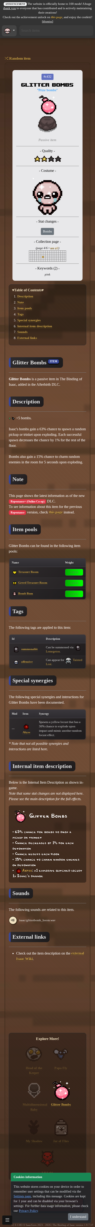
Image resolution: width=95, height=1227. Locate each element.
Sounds (22, 332)
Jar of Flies (61, 1141)
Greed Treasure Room (32, 582)
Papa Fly (60, 1068)
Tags (20, 314)
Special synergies (29, 320)
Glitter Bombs (61, 1104)
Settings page (22, 1196)
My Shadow (34, 1141)
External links (27, 338)
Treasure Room (28, 572)
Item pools (24, 308)
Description (25, 296)
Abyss (26, 732)
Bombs (47, 231)
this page (56, 17)
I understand (78, 1216)
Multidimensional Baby (35, 1107)
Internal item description (34, 326)
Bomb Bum (25, 593)
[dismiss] (47, 21)
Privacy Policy (28, 1211)
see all (54, 248)
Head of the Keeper (34, 1070)
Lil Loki (47, 1173)
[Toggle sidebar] (7, 1220)
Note (20, 302)
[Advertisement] (47, 997)
